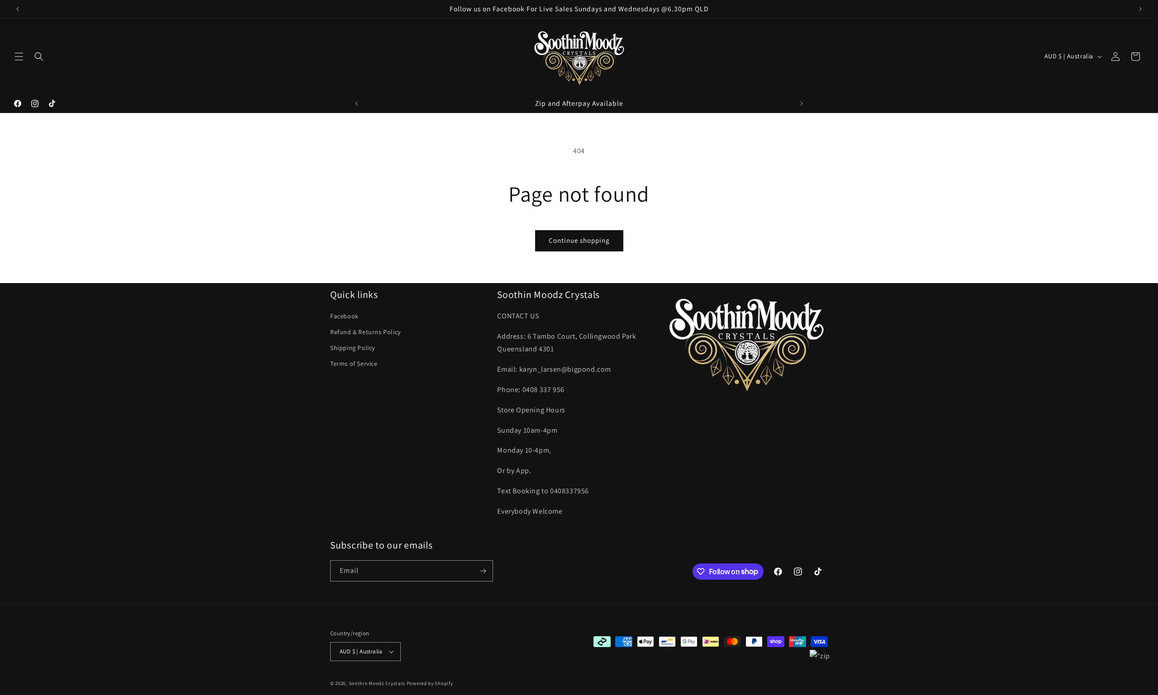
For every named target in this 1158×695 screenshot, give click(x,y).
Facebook (344, 316)
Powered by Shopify (430, 683)
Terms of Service (354, 363)
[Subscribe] (483, 571)
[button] (19, 56)
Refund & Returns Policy (365, 332)
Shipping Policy (352, 348)
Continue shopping (579, 240)
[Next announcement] (1140, 9)
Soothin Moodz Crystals (377, 683)
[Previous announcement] (18, 9)
